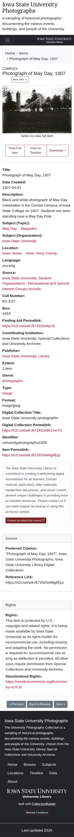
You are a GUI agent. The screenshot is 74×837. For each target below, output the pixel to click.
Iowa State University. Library (26, 356)
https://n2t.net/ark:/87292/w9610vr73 (32, 430)
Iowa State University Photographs (30, 7)
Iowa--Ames (12, 253)
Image (7, 393)
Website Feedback (37, 812)
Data (53, 773)
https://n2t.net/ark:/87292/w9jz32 (28, 326)
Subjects (49, 765)
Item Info (18, 79)
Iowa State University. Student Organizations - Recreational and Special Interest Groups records (35, 283)
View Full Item (15, 150)
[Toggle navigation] (7, 40)
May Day (9, 229)
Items (23, 53)
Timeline (36, 773)
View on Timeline (35, 150)
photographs (12, 381)
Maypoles (29, 229)
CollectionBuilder (44, 804)
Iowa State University (19, 241)
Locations (16, 773)
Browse (30, 765)
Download (56, 150)
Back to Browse (39, 704)
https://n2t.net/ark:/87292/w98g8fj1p (31, 455)
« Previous (16, 704)
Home (10, 53)
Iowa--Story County (41, 253)
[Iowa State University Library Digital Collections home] (37, 793)
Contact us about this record (24, 520)
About (12, 781)
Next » (60, 704)
